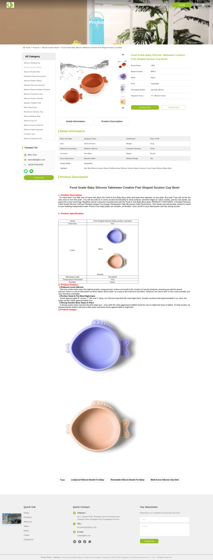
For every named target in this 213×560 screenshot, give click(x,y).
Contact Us (28, 540)
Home (97, 5)
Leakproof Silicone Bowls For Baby (87, 480)
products (119, 5)
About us (28, 522)
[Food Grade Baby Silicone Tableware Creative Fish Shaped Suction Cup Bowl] (86, 81)
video (132, 5)
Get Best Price (145, 107)
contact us (154, 5)
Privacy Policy (46, 557)
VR (164, 5)
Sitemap (56, 557)
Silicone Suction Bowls (50, 48)
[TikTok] (84, 542)
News (26, 531)
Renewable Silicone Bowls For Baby (127, 480)
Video (26, 526)
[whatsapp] (26, 171)
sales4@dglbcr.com (36, 160)
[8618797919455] (89, 542)
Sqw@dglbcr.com (84, 536)
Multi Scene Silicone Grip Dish (165, 480)
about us (107, 5)
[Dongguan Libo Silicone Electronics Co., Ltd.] (10, 5)
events (141, 5)
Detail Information (75, 121)
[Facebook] (79, 542)
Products (36, 48)
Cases (26, 535)
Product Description (112, 121)
